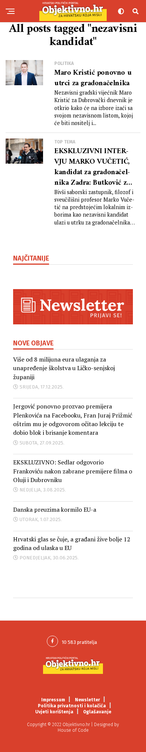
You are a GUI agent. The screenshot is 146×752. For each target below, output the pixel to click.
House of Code (73, 730)
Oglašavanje (97, 711)
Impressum (53, 699)
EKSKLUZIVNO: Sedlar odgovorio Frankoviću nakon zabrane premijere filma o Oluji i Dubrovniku (72, 471)
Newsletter (87, 699)
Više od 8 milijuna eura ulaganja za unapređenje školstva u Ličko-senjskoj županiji (64, 368)
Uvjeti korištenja (54, 711)
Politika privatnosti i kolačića (72, 705)
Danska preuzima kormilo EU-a (54, 509)
